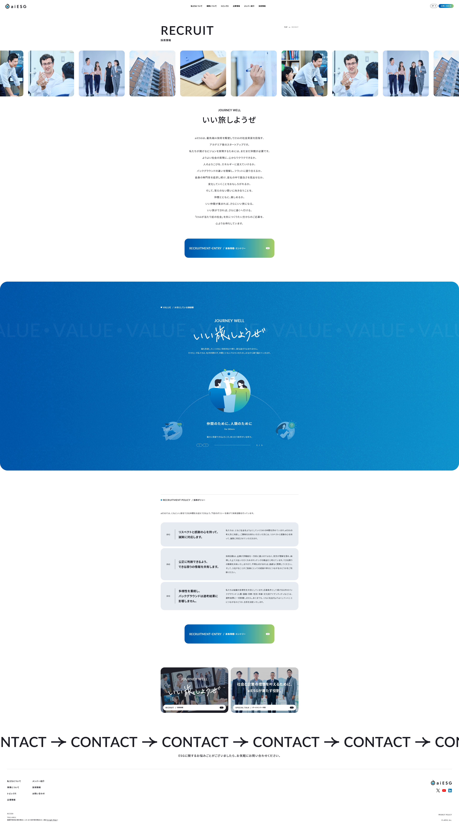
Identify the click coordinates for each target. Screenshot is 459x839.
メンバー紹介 (249, 6)
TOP (285, 27)
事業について (212, 6)
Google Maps (52, 820)
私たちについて (196, 6)
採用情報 (262, 6)
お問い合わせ (446, 6)
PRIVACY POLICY (445, 815)
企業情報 (236, 6)
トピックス (225, 6)
